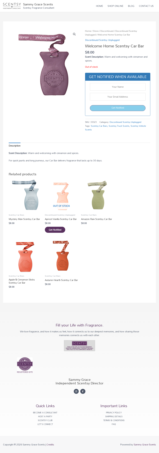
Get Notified (117, 107)
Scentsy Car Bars (99, 126)
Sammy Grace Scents (38, 4)
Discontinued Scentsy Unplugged (102, 40)
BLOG (131, 6)
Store (96, 31)
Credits (50, 444)
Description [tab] (14, 145)
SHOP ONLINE (115, 6)
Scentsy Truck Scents (119, 126)
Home (88, 31)
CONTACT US (146, 6)
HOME (99, 6)
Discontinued (107, 31)
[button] (74, 34)
